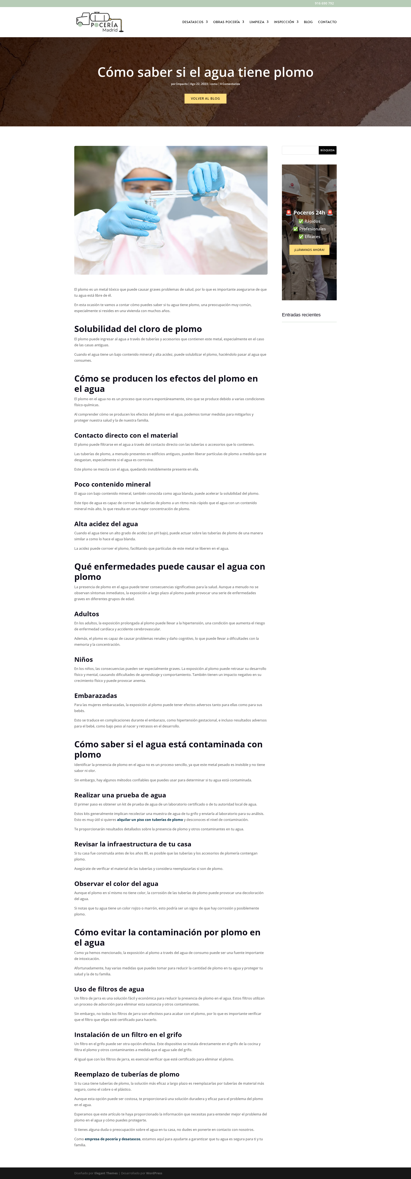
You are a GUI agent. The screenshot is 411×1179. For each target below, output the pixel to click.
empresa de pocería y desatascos (112, 1139)
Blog (308, 22)
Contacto (327, 22)
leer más (292, 401)
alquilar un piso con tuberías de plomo (150, 819)
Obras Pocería (226, 22)
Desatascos (193, 22)
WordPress (154, 1173)
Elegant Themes (106, 1173)
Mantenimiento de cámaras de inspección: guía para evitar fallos (309, 387)
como (214, 84)
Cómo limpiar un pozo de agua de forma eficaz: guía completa (309, 574)
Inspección (284, 22)
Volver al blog (205, 98)
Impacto (182, 84)
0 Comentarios (230, 84)
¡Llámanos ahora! (309, 250)
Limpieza (257, 22)
